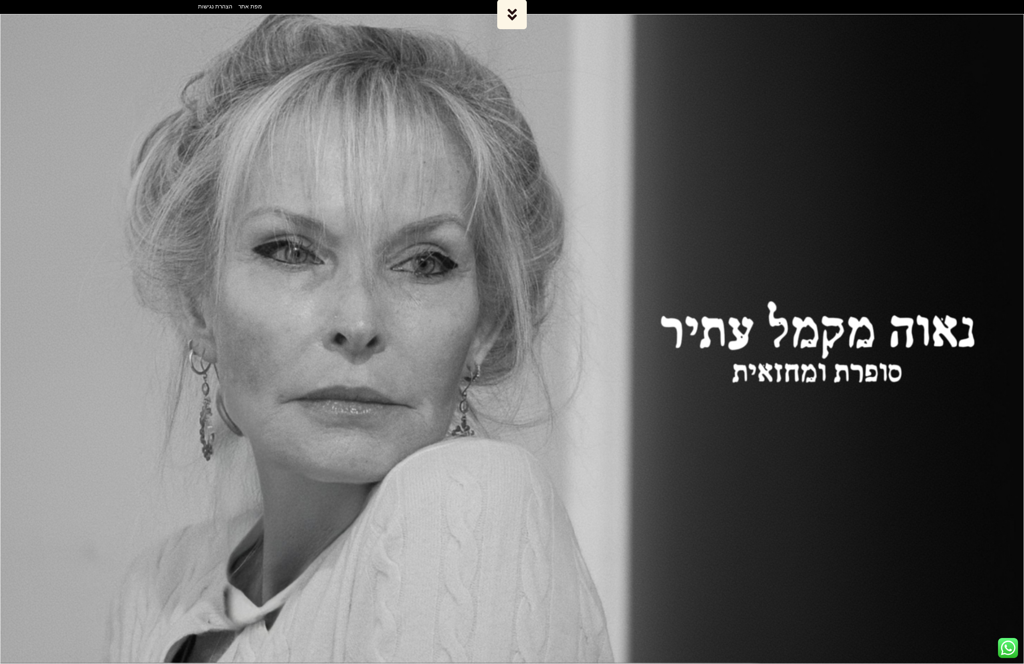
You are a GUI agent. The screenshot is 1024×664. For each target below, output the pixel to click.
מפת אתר (250, 6)
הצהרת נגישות (215, 6)
